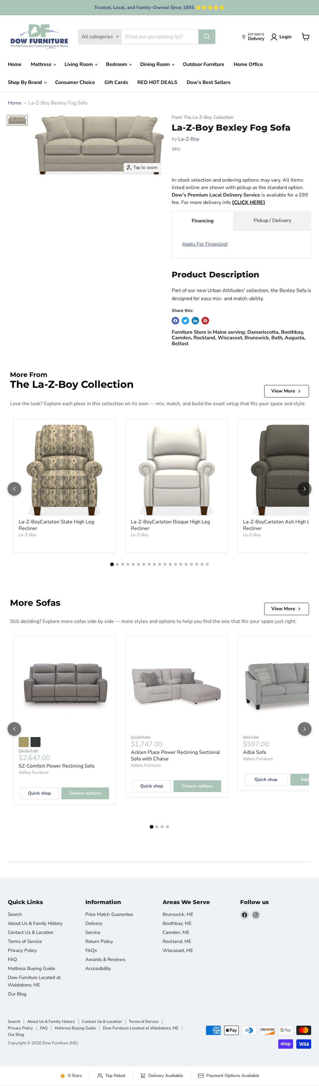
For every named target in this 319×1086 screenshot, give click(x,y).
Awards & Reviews (105, 959)
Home (14, 64)
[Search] (206, 37)
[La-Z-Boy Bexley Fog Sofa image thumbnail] (17, 120)
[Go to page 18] (202, 564)
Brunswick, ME (178, 914)
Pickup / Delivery (272, 220)
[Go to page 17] (196, 564)
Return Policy (99, 941)
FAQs (91, 950)
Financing (203, 220)
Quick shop (39, 793)
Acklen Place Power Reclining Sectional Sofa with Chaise (175, 755)
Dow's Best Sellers (209, 82)
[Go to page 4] (127, 564)
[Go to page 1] (112, 564)
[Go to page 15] (186, 564)
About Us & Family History (35, 923)
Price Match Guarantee (109, 914)
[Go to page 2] (117, 564)
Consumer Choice (75, 82)
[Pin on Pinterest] (205, 320)
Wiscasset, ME (178, 950)
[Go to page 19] (207, 564)
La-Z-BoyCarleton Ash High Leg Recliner (279, 525)
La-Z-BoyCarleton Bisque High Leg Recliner (170, 525)
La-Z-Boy (188, 139)
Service (92, 932)
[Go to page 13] (175, 564)
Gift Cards (116, 82)
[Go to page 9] (154, 564)
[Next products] (305, 489)
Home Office (248, 64)
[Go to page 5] (133, 564)
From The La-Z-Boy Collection (202, 117)
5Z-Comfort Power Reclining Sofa (56, 766)
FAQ (12, 959)
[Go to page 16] (191, 564)
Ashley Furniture (34, 772)
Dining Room (155, 64)
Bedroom (117, 64)
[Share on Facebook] (175, 320)
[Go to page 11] (165, 564)
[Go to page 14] (180, 564)
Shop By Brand (25, 82)
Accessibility (98, 968)
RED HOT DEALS (157, 82)
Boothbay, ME (177, 923)
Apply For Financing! (205, 244)
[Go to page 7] (143, 564)
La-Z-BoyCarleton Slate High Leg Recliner (56, 525)
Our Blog (17, 994)
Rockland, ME (177, 941)
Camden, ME (176, 932)
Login (285, 37)
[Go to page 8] (149, 564)
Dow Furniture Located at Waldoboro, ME (141, 1028)
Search (15, 914)
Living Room (79, 64)
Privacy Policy (22, 950)
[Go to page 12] (170, 564)
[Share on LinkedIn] (195, 320)
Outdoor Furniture (203, 64)
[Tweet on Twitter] (185, 320)
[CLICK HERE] (248, 202)
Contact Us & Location (31, 932)
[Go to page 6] (138, 564)
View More (283, 391)
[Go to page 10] (159, 564)
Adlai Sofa (254, 752)
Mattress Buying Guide (31, 968)
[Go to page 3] (122, 564)
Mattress (42, 64)
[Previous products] (14, 489)
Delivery (93, 923)
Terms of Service (25, 941)
